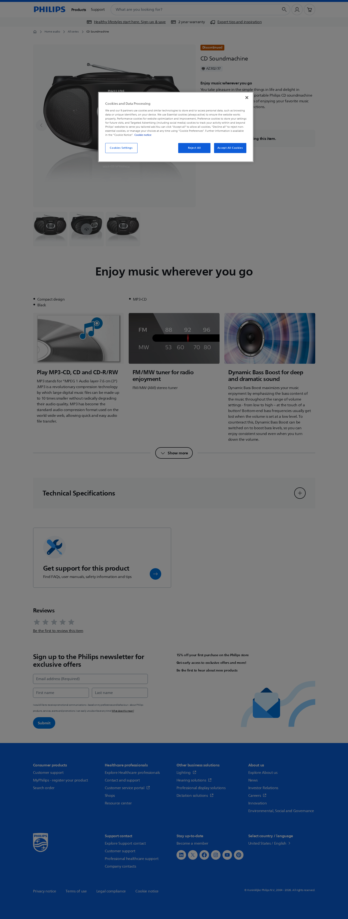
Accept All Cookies (230, 148)
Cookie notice (142, 134)
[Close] (247, 97)
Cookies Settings (121, 148)
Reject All (194, 148)
